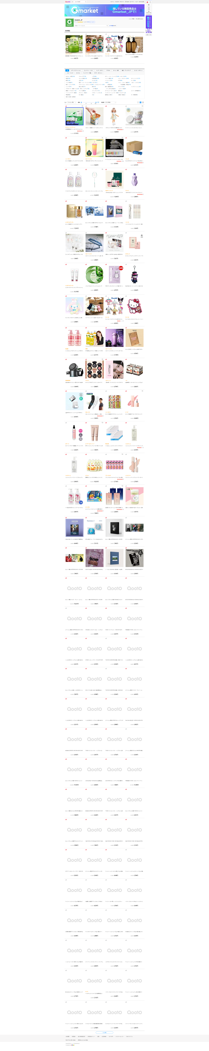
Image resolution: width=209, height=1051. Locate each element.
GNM (86, 348)
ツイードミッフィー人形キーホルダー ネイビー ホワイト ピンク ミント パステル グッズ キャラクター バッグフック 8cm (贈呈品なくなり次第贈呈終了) (94, 317)
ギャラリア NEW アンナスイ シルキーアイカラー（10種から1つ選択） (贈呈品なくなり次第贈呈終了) (94, 382)
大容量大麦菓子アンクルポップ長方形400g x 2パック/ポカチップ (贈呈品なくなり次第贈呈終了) (74, 931)
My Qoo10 (117, 1)
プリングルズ (108, 475)
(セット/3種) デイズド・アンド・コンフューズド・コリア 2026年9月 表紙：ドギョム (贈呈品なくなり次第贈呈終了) (74, 599)
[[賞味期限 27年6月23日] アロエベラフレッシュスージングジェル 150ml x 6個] (75, 44)
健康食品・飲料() (108, 94)
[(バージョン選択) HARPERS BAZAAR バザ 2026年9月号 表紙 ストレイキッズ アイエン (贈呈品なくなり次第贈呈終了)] (135, 528)
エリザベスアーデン (69, 222)
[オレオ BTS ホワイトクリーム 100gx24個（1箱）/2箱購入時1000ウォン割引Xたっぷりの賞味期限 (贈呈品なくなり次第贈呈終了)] (135, 148)
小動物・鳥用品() (121, 94)
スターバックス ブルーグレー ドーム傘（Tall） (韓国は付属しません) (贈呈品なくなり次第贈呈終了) (94, 255)
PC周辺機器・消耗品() (126, 84)
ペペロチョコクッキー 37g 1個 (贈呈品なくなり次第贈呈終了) (94, 993)
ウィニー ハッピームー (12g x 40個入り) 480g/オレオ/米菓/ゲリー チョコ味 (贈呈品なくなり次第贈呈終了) (114, 931)
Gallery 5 (143, 102)
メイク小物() (69, 82)
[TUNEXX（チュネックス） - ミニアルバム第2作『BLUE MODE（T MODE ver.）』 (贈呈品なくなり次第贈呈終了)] (115, 799)
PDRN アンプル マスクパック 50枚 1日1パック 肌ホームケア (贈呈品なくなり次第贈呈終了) (114, 286)
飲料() (68, 80)
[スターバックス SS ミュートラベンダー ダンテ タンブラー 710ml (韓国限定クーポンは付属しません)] (115, 338)
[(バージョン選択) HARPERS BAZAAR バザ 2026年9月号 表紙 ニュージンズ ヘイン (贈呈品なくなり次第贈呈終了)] (75, 618)
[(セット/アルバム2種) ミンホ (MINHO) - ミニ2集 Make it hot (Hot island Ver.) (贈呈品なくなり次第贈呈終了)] (75, 679)
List (138, 102)
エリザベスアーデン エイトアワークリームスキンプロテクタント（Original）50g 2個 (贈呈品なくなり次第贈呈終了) (74, 287)
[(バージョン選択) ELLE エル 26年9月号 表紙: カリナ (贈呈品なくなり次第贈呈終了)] (135, 739)
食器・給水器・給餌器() (71, 96)
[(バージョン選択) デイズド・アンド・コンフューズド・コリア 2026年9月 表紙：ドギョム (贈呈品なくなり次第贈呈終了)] (135, 679)
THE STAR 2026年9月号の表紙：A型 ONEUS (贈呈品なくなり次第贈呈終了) (114, 690)
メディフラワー (68, 54)
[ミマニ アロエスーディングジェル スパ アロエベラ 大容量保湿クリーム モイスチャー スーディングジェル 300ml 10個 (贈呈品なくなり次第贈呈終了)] (95, 275)
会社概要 (67, 1036)
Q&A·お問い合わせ (139, 18)
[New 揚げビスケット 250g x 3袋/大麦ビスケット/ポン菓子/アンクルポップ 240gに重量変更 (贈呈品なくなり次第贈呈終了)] (135, 920)
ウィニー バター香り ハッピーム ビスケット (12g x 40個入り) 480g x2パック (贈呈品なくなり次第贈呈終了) (114, 901)
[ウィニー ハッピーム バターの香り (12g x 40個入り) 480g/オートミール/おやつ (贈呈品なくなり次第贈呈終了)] (75, 1012)
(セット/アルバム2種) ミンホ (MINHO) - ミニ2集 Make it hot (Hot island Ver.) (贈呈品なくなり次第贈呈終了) (74, 690)
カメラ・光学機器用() (136, 90)
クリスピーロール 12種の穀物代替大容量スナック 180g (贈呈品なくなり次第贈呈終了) (94, 1023)
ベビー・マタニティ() (123, 78)
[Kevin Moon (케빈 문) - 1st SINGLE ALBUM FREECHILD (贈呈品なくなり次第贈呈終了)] (135, 709)
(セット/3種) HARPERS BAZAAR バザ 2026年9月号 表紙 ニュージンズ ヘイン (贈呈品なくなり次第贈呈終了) (74, 569)
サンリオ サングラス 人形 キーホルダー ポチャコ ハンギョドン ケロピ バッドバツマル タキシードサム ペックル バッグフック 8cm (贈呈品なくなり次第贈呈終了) (94, 56)
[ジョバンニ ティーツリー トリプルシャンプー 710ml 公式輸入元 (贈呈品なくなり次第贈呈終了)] (135, 433)
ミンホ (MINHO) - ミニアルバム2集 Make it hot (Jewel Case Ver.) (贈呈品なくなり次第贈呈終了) (74, 720)
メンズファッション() (136, 86)
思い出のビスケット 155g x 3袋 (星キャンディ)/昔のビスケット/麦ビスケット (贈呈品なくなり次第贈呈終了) (74, 992)
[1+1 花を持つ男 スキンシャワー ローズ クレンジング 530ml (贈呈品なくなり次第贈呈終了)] (75, 496)
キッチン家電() (82, 90)
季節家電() (68, 94)
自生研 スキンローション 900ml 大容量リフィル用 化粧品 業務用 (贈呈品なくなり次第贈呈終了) (114, 507)
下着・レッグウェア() (84, 88)
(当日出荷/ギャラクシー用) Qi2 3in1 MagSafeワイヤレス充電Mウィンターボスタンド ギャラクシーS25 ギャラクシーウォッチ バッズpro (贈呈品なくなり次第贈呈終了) (74, 382)
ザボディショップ (109, 190)
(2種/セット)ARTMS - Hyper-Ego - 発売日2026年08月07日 (114, 254)
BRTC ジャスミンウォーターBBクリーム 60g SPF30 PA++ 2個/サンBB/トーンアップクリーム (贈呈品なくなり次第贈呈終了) (94, 445)
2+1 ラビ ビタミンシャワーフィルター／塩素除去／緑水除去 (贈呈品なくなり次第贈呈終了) (114, 159)
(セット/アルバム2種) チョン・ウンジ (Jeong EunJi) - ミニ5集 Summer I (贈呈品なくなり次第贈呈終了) (114, 222)
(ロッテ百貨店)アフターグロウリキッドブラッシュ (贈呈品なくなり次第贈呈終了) (134, 414)
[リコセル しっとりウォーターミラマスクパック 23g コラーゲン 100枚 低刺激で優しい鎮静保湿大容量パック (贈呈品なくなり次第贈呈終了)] (115, 433)
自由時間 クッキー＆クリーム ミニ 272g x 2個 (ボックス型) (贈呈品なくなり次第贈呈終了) (134, 382)
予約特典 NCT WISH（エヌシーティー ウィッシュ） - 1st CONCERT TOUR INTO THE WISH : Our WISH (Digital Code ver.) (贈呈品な (134, 629)
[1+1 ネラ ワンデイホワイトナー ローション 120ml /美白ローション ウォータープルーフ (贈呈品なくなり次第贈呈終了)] (75, 180)
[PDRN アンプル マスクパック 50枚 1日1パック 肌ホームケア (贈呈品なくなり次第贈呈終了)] (115, 275)
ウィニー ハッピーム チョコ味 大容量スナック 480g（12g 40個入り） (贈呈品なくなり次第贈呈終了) (134, 992)
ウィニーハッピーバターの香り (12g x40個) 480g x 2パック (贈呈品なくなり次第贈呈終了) (114, 871)
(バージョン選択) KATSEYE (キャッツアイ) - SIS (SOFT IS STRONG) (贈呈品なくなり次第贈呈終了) (114, 720)
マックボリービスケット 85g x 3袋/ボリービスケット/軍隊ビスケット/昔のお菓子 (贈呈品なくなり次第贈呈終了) (94, 931)
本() (106, 82)
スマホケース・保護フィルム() (72, 88)
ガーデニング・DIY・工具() (111, 90)
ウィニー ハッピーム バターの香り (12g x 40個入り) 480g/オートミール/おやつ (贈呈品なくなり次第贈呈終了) (74, 1023)
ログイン (112, 1)
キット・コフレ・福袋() (124, 82)
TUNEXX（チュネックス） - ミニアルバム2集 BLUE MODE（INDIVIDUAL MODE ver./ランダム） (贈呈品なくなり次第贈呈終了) (94, 750)
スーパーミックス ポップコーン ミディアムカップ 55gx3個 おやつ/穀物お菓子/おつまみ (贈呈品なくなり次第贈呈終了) (94, 961)
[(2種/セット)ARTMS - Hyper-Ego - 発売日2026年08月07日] (115, 243)
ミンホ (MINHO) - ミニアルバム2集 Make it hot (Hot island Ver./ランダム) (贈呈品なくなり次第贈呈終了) (94, 720)
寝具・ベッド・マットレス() (85, 82)
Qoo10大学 (111, 1036)
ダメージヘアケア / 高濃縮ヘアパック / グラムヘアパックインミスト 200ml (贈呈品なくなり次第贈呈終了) (74, 445)
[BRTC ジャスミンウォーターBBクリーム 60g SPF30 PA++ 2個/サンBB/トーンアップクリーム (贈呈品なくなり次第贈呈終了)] (95, 433)
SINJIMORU (67, 380)
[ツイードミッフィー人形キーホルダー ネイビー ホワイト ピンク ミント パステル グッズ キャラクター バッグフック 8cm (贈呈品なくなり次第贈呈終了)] (95, 306)
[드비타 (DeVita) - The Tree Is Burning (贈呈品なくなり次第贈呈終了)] (95, 769)
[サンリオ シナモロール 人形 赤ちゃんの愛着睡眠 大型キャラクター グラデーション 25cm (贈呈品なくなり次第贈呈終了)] (75, 306)
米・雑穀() (81, 94)
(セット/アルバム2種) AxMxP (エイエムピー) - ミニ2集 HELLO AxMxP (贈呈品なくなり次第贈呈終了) (94, 222)
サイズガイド (149, 14)
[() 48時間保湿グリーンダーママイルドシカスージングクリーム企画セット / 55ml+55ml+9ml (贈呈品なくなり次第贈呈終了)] (75, 116)
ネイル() (94, 80)
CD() (93, 94)
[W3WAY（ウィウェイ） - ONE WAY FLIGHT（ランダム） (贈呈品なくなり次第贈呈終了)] (115, 618)
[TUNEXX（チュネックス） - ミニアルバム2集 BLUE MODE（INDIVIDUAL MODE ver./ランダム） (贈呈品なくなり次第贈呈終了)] (95, 739)
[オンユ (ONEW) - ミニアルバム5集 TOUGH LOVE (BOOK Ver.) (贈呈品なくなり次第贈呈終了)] (135, 338)
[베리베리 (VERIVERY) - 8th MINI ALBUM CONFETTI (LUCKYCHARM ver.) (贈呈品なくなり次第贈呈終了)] (75, 739)
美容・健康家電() (109, 86)
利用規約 (73, 1036)
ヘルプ (136, 1)
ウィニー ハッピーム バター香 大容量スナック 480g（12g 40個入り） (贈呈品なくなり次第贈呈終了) (134, 961)
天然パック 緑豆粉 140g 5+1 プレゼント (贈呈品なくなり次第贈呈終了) (134, 507)
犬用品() (109, 84)
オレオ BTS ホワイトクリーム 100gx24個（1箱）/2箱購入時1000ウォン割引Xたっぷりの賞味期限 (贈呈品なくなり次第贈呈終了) (134, 160)
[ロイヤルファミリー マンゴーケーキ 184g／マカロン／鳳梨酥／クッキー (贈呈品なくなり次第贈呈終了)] (115, 1012)
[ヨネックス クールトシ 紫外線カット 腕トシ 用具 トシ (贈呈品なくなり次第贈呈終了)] (95, 401)
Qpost (128, 1)
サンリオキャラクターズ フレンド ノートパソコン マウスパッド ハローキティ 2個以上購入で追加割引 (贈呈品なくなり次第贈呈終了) (134, 319)
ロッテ (86, 991)
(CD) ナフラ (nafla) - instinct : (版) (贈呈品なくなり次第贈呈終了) (94, 690)
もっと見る (104, 1032)
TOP (147, 34)
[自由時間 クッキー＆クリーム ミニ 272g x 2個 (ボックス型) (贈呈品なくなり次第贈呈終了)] (135, 370)
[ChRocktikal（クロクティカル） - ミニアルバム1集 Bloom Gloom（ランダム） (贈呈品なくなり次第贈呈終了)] (95, 618)
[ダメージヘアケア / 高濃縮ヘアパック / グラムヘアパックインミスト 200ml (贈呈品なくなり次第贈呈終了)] (75, 433)
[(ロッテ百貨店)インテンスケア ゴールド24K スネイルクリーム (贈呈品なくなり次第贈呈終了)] (75, 148)
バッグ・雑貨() (109, 78)
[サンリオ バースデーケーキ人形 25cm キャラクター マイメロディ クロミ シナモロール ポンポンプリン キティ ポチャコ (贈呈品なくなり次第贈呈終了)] (115, 44)
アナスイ (127, 190)
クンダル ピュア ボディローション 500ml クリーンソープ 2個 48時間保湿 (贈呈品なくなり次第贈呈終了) (74, 350)
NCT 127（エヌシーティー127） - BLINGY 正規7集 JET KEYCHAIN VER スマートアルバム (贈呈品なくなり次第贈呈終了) (74, 871)
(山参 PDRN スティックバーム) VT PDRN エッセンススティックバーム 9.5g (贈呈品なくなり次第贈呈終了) (74, 412)
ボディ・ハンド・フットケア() (112, 76)
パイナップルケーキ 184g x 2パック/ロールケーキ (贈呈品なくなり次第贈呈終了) (134, 901)
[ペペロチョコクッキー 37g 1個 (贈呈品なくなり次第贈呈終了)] (95, 981)
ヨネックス (87, 412)
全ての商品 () (112, 25)
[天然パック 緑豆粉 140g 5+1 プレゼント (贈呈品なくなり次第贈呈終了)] (135, 496)
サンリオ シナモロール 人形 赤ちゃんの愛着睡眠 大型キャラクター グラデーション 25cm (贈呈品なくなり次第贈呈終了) (74, 317)
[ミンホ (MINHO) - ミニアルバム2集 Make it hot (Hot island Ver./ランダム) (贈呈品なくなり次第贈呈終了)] (95, 709)
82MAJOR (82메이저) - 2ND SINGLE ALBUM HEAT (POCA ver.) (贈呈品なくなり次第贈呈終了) (134, 569)
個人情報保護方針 (81, 1036)
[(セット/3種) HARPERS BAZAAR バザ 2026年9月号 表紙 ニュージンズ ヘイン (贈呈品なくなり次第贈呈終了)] (75, 558)
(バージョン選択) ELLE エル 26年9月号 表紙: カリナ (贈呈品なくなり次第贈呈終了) (134, 750)
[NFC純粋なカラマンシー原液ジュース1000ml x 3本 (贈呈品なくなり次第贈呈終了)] (95, 338)
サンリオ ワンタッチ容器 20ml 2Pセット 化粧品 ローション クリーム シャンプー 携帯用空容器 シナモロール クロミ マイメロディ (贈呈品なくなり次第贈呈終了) (74, 254)
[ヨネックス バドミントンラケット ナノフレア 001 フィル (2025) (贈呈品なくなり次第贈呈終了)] (95, 180)
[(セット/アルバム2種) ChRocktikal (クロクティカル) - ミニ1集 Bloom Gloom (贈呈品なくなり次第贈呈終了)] (115, 588)
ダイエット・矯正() (83, 92)
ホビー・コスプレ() (136, 82)
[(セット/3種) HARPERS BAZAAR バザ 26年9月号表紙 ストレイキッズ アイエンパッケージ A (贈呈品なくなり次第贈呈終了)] (115, 528)
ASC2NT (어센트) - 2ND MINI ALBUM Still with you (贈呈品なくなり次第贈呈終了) (94, 569)
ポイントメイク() (135, 78)
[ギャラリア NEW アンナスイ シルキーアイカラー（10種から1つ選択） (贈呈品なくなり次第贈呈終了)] (95, 370)
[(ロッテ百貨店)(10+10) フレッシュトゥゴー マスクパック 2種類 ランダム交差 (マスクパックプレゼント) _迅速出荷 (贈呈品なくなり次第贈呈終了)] (115, 401)
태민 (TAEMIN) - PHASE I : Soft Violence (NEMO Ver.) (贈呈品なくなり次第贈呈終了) (114, 841)
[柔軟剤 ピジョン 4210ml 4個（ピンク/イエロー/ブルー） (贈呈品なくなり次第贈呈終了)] (95, 465)
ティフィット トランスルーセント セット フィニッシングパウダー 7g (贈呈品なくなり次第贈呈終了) (134, 127)
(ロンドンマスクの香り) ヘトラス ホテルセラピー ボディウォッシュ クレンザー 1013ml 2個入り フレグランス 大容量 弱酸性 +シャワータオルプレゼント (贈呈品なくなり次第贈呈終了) (134, 54)
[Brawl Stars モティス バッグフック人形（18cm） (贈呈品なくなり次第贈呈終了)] (135, 275)
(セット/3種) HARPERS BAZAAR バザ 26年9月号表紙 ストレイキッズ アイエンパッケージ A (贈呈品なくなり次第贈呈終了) (114, 539)
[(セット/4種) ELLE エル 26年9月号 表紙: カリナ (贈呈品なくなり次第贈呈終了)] (75, 799)
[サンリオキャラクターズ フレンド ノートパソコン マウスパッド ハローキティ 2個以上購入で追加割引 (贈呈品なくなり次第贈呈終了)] (135, 306)
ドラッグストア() (96, 90)
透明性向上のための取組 (83, 1040)
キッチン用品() (83, 78)
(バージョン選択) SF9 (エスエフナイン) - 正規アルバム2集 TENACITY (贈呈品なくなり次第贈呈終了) (94, 871)
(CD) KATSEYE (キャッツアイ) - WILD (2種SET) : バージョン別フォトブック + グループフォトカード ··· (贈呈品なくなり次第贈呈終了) (114, 780)
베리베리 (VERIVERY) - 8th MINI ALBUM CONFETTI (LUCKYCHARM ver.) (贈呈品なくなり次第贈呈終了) (74, 750)
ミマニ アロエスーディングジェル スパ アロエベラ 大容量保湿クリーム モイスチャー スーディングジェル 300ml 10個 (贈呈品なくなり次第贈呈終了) (94, 286)
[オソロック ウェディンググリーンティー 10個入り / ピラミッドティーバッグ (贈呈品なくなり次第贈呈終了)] (135, 243)
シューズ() (68, 86)
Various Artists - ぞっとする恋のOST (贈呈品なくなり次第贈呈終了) (74, 539)
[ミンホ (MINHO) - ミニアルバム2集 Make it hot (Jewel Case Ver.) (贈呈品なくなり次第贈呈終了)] (75, 709)
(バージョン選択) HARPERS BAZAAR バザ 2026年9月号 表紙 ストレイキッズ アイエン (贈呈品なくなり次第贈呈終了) (134, 539)
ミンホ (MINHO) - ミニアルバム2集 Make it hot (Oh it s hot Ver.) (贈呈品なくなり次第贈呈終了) (134, 660)
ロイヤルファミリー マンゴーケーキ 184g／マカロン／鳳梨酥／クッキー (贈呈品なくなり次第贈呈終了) (114, 1023)
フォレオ (127, 159)
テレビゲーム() (122, 92)
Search (86, 2)
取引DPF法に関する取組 (70, 1040)
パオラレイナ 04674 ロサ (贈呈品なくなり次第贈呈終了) (114, 127)
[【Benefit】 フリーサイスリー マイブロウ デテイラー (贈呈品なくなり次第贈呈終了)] (115, 370)
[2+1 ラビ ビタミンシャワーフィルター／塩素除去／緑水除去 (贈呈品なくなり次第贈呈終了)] (115, 148)
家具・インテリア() (70, 84)
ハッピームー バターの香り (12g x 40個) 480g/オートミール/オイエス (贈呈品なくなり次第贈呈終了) (74, 961)
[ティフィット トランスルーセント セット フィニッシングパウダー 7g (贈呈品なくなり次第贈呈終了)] (135, 116)
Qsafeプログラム (129, 1036)
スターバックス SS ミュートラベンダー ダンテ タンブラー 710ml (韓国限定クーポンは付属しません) (114, 350)
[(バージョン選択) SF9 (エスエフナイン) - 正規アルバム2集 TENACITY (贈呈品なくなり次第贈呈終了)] (95, 860)
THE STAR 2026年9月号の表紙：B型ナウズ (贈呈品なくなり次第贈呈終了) (114, 660)
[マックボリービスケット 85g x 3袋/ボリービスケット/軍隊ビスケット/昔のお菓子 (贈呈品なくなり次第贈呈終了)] (95, 920)
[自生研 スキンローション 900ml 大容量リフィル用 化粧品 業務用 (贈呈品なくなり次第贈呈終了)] (115, 496)
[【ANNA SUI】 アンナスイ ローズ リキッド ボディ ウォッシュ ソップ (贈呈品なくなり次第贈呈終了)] (135, 180)
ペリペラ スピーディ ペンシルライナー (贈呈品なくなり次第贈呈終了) (134, 224)
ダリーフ (67, 443)
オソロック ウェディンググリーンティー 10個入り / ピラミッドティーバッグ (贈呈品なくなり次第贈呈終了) (134, 255)
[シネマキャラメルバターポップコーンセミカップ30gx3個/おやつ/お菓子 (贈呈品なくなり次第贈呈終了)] (115, 950)
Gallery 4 (140, 102)
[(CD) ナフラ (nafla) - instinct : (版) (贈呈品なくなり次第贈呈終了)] (95, 679)
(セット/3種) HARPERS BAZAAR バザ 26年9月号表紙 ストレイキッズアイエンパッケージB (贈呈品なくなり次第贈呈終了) (94, 599)
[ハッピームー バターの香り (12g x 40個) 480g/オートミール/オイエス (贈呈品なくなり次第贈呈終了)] (75, 950)
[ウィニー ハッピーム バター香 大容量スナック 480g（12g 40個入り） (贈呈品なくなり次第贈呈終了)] (135, 950)
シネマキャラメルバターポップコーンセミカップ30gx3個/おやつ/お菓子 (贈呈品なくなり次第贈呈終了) (114, 961)
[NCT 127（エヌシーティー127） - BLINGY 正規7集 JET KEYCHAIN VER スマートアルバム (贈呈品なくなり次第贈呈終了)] (75, 860)
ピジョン (87, 475)
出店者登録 (104, 1036)
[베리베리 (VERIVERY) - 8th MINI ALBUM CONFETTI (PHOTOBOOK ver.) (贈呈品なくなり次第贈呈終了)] (95, 799)
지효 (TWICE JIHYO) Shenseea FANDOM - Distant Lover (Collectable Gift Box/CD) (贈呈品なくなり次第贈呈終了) (94, 841)
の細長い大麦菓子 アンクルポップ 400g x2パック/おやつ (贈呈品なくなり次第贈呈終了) (94, 901)
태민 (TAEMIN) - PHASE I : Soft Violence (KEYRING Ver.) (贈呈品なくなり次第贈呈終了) (134, 841)
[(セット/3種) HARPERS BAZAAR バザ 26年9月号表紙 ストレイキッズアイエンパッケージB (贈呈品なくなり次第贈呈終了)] (95, 588)
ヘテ (126, 380)
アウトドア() (121, 86)
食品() (68, 78)
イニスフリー (128, 475)
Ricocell (107, 443)
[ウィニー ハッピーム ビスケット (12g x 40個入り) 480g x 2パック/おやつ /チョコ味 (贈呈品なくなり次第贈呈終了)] (135, 860)
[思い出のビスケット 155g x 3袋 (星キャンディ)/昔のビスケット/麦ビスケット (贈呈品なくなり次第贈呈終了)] (75, 981)
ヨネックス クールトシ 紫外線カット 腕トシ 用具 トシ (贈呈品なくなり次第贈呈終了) (94, 414)
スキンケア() (82, 76)
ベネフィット (108, 380)
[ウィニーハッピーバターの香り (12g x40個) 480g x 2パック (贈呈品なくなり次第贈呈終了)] (115, 860)
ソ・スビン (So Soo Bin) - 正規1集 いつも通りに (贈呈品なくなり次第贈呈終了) (114, 569)
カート (149, 6)
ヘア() (94, 76)
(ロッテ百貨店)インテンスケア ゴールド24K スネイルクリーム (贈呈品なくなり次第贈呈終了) (74, 160)
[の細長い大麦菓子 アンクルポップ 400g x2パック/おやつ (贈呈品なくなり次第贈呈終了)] (95, 890)
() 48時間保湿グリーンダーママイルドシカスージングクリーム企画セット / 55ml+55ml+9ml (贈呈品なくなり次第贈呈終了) (74, 129)
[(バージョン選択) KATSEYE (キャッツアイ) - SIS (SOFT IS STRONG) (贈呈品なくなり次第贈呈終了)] (115, 709)
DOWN (150, 35)
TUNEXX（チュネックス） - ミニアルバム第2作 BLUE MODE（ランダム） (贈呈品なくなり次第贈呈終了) (114, 750)
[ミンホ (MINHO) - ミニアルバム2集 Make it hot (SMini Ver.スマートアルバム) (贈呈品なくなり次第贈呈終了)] (75, 649)
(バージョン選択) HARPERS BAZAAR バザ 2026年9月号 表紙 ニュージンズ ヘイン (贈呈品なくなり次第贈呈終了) (74, 629)
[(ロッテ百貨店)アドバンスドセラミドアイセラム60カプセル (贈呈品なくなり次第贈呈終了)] (75, 211)
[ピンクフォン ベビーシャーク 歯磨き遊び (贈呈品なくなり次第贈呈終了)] (95, 496)
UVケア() (94, 82)
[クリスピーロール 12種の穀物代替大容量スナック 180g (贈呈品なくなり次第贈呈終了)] (95, 1012)
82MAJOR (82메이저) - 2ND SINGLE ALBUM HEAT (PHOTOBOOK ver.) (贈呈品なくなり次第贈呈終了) (134, 599)
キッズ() (133, 80)
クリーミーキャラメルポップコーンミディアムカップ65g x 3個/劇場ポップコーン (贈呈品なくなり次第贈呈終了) (134, 1023)
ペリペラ (127, 222)
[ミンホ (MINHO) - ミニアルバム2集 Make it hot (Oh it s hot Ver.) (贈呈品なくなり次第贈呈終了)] (135, 649)
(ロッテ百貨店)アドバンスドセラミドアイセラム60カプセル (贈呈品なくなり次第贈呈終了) (74, 224)
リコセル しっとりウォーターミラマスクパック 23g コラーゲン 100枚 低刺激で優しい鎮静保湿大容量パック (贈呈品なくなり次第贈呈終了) (114, 445)
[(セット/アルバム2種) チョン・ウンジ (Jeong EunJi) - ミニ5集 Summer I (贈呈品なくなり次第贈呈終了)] (115, 211)
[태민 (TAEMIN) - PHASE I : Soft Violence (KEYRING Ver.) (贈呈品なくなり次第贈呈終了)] (135, 830)
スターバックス (88, 159)
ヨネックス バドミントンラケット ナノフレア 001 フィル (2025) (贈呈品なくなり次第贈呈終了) (94, 191)
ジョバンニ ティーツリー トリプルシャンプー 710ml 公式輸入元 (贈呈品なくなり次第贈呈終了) (134, 445)
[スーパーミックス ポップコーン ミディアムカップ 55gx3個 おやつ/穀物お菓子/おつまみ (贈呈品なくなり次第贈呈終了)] (95, 950)
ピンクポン (87, 507)
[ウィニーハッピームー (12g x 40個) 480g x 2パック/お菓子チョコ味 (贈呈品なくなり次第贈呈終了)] (75, 890)
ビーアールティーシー (89, 443)
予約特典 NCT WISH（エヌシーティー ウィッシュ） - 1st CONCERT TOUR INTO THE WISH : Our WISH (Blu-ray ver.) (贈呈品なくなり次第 (134, 780)
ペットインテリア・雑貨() (71, 92)
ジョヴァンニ (128, 443)
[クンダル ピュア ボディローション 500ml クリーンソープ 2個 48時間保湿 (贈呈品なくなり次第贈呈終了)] (75, 338)
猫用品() (120, 90)
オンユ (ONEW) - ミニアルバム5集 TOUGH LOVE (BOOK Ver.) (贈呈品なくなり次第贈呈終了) (134, 349)
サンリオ (87, 54)
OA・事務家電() (134, 94)
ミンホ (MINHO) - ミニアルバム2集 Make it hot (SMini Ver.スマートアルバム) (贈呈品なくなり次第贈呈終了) (74, 660)
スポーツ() (123, 76)
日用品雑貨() (95, 78)
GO (98, 102)
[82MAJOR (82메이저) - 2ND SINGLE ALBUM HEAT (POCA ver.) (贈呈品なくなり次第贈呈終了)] (135, 558)
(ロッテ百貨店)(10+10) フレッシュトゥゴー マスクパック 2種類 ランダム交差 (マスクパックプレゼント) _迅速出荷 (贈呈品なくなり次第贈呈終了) (114, 414)
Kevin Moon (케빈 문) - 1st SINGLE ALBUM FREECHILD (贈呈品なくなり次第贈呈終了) (134, 720)
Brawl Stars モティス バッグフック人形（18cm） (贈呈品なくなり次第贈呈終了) (134, 286)
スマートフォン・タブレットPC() (86, 84)
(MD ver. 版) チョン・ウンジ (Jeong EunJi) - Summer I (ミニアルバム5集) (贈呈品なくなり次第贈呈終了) (94, 539)
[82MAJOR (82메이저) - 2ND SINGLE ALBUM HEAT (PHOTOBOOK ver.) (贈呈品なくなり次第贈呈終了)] (135, 588)
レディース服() (122, 88)
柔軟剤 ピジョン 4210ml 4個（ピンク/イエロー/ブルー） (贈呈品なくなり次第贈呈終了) (94, 477)
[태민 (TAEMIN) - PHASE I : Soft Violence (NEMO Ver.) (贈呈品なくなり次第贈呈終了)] (115, 830)
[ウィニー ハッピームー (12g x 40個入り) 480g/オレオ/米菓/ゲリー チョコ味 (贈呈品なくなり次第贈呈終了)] (115, 920)
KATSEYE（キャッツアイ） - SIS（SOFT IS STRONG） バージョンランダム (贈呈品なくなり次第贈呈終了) (94, 660)
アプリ (132, 1)
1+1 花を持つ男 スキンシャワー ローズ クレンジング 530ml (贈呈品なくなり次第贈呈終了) (74, 507)
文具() (81, 80)
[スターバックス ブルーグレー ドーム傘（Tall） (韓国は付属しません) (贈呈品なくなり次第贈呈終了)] (95, 243)
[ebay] (73, 1045)
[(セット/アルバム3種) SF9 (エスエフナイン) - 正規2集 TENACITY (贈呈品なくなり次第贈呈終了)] (75, 830)
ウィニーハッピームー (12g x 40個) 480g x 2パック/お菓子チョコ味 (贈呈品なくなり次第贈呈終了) (74, 901)
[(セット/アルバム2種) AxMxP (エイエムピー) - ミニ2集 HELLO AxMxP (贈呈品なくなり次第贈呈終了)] (95, 211)
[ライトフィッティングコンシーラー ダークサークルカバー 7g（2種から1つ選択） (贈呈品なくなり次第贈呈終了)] (135, 465)
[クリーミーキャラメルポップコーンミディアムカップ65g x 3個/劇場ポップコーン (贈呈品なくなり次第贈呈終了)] (135, 1012)
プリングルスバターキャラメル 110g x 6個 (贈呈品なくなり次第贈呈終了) (114, 477)
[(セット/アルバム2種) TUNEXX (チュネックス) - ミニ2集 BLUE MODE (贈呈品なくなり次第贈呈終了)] (135, 799)
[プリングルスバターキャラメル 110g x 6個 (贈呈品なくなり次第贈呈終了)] (115, 465)
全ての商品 (107, 102)
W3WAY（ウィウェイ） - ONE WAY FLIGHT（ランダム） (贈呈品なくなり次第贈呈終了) (114, 629)
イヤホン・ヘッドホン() (97, 92)
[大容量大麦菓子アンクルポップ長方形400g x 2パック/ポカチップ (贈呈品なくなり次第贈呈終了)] (75, 920)
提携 (98, 1036)
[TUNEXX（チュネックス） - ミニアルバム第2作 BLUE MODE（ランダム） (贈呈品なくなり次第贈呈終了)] (115, 739)
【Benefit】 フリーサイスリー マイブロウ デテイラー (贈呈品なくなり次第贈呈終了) (114, 382)
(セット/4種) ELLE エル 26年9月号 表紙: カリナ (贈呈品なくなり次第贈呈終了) (74, 811)
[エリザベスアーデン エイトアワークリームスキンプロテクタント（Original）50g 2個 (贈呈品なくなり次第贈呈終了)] (75, 275)
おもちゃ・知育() (70, 76)
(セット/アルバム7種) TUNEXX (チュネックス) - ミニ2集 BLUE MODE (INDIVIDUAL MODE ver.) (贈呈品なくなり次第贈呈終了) (74, 780)
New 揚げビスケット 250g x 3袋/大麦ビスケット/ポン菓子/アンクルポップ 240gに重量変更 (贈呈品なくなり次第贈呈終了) (134, 931)
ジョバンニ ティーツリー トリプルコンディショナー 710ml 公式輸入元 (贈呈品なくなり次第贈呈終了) (74, 477)
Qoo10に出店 (141, 1)
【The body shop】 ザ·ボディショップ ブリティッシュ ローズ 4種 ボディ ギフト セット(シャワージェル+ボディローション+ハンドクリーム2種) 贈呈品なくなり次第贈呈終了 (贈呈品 (114, 192)
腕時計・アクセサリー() (71, 90)
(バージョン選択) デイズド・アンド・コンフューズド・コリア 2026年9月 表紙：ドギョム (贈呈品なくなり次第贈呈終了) (134, 690)
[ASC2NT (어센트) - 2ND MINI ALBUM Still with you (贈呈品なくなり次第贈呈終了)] (95, 558)
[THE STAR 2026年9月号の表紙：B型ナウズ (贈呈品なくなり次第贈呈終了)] (115, 649)
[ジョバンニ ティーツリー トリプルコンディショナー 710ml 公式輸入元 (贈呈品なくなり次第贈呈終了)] (75, 465)
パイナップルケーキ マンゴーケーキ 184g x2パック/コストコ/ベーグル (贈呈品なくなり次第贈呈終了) (114, 992)
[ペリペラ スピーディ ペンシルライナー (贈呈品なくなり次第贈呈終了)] (135, 211)
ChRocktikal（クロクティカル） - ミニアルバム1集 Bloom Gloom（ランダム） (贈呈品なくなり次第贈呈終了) (94, 629)
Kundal (66, 348)
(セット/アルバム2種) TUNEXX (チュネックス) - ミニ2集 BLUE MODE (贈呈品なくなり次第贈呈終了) (134, 811)
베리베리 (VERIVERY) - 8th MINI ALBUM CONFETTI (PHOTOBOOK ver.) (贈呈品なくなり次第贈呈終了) (94, 811)
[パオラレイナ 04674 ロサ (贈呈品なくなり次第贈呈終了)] (115, 116)
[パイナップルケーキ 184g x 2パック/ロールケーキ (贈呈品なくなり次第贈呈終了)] (135, 890)
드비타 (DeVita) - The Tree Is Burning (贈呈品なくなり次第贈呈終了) (94, 780)
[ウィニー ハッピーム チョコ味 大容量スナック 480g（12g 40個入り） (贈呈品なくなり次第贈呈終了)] (135, 981)
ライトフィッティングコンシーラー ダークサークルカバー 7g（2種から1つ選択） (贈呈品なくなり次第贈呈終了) (134, 477)
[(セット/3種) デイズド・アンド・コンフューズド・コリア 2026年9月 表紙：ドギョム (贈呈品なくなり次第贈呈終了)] (75, 588)
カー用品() (95, 88)
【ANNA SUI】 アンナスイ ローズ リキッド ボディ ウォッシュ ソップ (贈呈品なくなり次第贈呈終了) (134, 192)
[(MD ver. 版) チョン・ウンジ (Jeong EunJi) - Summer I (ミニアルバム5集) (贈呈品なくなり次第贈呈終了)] (95, 528)
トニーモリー (68, 159)
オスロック (127, 253)
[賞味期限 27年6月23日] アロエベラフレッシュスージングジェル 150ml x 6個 (74, 56)
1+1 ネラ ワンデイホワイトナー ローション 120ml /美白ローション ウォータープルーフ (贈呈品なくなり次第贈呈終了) (74, 191)
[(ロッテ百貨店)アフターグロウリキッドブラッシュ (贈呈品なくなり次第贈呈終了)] (135, 401)
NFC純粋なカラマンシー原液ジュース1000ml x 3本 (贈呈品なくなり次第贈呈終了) (94, 350)
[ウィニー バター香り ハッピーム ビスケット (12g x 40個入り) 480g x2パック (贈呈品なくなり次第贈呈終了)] (115, 890)
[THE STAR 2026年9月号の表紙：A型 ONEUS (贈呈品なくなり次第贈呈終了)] (115, 679)
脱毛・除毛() (82, 86)
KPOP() (120, 80)
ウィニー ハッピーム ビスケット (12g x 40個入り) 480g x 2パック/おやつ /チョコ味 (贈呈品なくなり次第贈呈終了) (134, 871)
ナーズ (126, 412)
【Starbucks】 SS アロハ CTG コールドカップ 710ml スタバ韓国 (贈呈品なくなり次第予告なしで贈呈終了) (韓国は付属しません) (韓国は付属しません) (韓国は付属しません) (94, 160)
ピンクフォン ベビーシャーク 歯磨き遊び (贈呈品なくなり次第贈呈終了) (94, 509)
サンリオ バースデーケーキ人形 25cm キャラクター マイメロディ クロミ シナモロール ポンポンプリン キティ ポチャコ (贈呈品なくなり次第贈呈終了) (114, 56)
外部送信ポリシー (91, 1036)
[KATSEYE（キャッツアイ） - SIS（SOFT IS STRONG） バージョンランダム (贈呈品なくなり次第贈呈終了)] (95, 649)
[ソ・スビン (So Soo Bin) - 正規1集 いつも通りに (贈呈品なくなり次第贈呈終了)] (115, 558)
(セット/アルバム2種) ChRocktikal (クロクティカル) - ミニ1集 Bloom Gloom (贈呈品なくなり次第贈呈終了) (114, 599)
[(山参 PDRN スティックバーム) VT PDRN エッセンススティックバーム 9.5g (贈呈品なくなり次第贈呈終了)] (75, 401)
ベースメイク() (108, 80)
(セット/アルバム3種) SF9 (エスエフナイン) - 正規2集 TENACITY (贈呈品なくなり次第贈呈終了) (74, 841)
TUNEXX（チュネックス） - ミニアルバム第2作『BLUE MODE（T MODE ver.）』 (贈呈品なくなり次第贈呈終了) (114, 811)
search (107, 26)
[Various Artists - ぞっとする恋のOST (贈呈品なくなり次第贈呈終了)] (75, 528)
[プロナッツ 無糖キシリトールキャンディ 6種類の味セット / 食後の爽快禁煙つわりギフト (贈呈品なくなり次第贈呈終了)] (95, 116)
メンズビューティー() (99, 84)
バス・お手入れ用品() (110, 88)
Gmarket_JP (78, 20)
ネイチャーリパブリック (70, 127)
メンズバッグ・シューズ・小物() (112, 92)
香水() (94, 86)
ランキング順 (70, 102)
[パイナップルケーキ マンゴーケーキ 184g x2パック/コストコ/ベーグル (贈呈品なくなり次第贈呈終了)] (115, 981)
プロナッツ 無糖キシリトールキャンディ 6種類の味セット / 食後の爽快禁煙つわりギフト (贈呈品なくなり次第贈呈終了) (94, 127)
